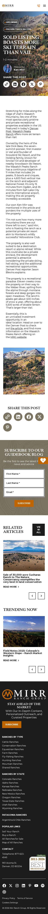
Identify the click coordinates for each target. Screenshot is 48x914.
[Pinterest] (40, 84)
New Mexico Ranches (13, 794)
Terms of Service (25, 898)
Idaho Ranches (10, 783)
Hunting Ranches (11, 760)
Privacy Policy (8, 898)
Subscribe (11, 724)
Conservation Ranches (14, 745)
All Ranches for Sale (12, 839)
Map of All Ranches (12, 842)
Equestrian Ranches (13, 749)
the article (17, 328)
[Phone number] (38, 5)
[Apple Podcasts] (4, 892)
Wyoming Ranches (12, 808)
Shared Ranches (11, 767)
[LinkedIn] (15, 84)
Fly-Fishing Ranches (12, 756)
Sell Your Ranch (10, 831)
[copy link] (6, 84)
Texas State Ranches (13, 801)
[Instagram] (17, 885)
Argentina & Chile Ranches (16, 820)
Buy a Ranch (9, 835)
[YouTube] (36, 885)
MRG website (19, 337)
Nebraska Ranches (12, 790)
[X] (32, 84)
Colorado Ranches (11, 779)
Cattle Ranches (10, 742)
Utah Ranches (9, 805)
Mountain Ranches (12, 764)
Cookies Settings (10, 902)
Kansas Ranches (10, 786)
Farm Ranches (9, 753)
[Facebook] (23, 84)
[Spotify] (43, 885)
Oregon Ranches (11, 797)
